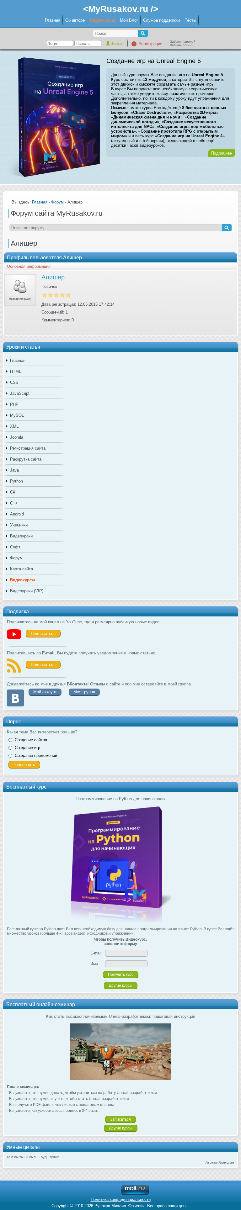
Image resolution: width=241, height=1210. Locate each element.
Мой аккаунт (45, 692)
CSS (14, 382)
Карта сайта (21, 569)
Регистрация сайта (28, 448)
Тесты (190, 20)
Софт (15, 547)
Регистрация (150, 43)
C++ (14, 503)
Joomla (16, 437)
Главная (52, 20)
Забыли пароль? (182, 41)
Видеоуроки (21, 536)
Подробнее (221, 153)
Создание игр (27, 747)
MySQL (17, 415)
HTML (15, 371)
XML (14, 426)
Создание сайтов (31, 739)
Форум (16, 558)
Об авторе (75, 20)
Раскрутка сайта (25, 459)
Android (17, 514)
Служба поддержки (161, 20)
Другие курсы (120, 985)
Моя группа (84, 692)
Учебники (19, 525)
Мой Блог (129, 20)
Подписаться (43, 633)
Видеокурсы (102, 20)
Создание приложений (36, 755)
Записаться (120, 1119)
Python (16, 481)
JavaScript (19, 393)
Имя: (94, 964)
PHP (14, 404)
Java (14, 470)
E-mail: (96, 953)
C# (12, 492)
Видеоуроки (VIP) (26, 591)
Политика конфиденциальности (121, 1199)
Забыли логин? (181, 45)
